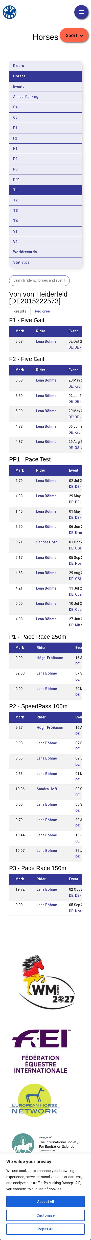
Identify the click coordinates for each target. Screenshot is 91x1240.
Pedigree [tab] (42, 311)
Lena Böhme (46, 341)
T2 (15, 200)
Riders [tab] (18, 66)
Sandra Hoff (46, 542)
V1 (15, 231)
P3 (15, 169)
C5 (15, 117)
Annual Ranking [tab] (25, 97)
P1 (15, 148)
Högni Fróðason (50, 658)
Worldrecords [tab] (25, 252)
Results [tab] (19, 311)
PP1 (16, 180)
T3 (15, 211)
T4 (15, 221)
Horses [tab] (19, 76)
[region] (45, 1196)
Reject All (45, 1229)
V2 (15, 242)
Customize (46, 1215)
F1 (15, 128)
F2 (15, 138)
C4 (15, 107)
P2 (15, 159)
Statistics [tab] (21, 262)
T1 (15, 190)
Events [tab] (19, 86)
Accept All (45, 1202)
